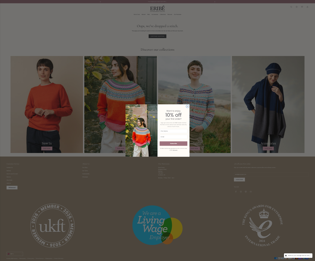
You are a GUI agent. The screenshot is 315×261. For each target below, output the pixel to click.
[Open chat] (310, 256)
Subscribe (173, 143)
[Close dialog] (187, 106)
